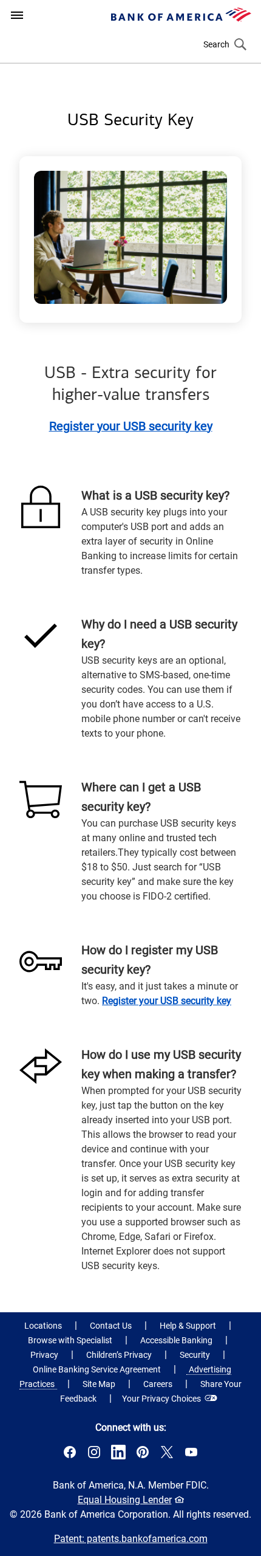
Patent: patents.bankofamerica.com (131, 1538)
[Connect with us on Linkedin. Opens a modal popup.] (118, 1456)
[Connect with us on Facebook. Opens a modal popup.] (70, 1456)
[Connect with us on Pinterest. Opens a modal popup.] (142, 1456)
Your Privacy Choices (161, 1398)
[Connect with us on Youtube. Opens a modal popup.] (191, 1456)
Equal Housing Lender (128, 1500)
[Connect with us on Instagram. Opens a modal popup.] (94, 1456)
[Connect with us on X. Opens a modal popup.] (167, 1456)
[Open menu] (17, 15)
